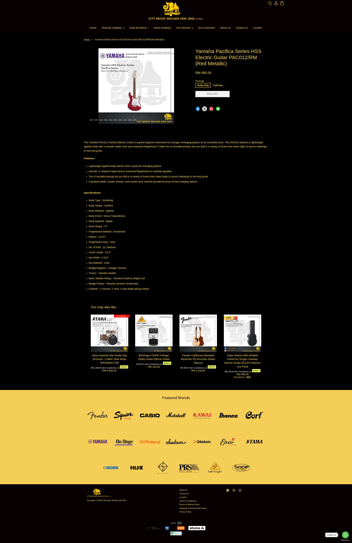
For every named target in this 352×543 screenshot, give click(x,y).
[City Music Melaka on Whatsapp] (240, 492)
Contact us (242, 27)
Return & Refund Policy (189, 505)
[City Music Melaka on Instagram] (234, 492)
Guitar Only (203, 85)
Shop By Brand (137, 27)
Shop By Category (112, 27)
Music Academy (162, 27)
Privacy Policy (185, 512)
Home (93, 27)
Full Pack (218, 85)
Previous (87, 86)
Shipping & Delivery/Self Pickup (193, 508)
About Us (225, 27)
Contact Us (184, 494)
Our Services (183, 27)
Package (199, 81)
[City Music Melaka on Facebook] (228, 492)
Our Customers (206, 27)
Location (257, 27)
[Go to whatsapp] (345, 534)
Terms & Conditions (187, 501)
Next (184, 86)
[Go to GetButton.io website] (345, 540)
